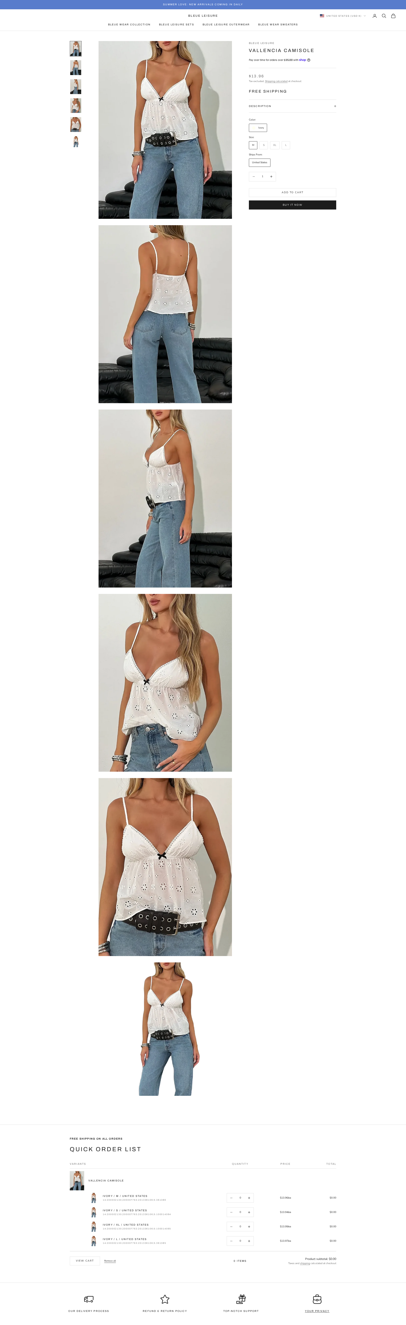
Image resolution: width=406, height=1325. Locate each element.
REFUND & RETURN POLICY (165, 1311)
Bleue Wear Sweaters (278, 24)
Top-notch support (241, 1311)
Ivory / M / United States (125, 1196)
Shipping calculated (276, 81)
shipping (305, 1263)
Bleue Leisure (261, 43)
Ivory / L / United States (125, 1239)
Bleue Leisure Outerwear (226, 24)
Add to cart (293, 192)
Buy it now (292, 205)
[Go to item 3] (76, 87)
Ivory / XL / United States (126, 1224)
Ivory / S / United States (125, 1210)
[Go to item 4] (76, 106)
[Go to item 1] (76, 49)
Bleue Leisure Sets (176, 24)
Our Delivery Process (88, 1311)
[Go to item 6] (76, 142)
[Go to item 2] (76, 67)
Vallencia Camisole (106, 1180)
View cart (85, 1260)
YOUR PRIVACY (317, 1311)
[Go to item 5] (76, 124)
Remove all (110, 1260)
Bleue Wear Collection (129, 24)
